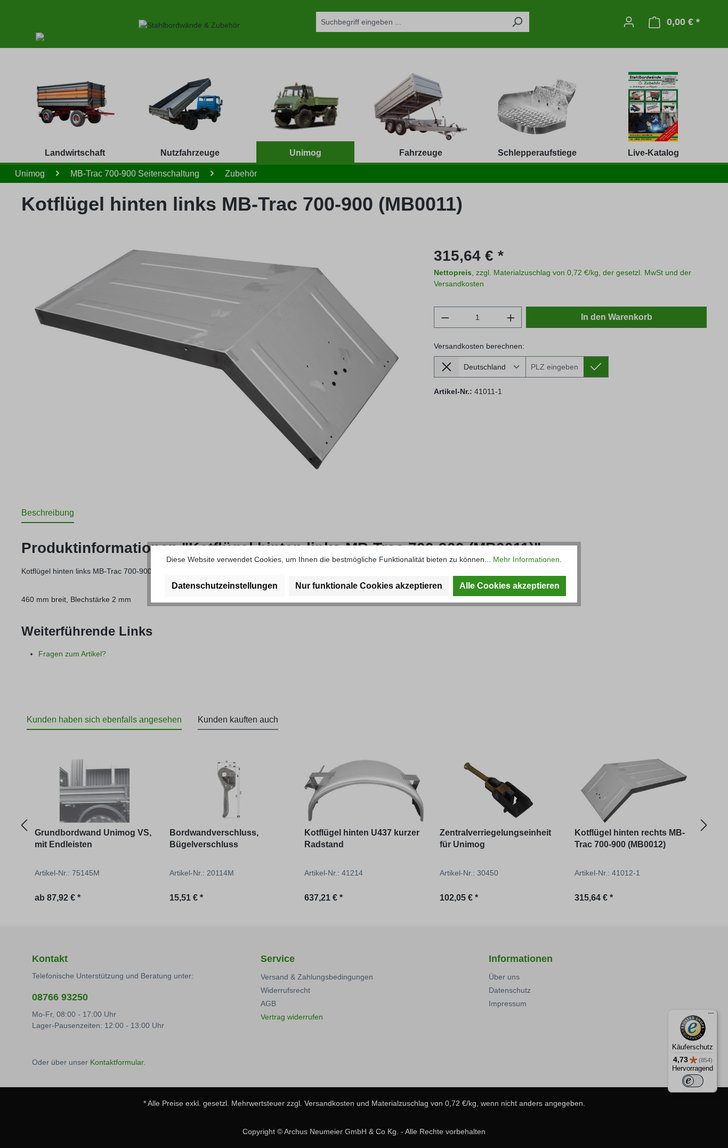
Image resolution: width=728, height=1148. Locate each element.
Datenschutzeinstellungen (225, 585)
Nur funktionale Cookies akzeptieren (368, 585)
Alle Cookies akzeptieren (509, 585)
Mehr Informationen (526, 559)
